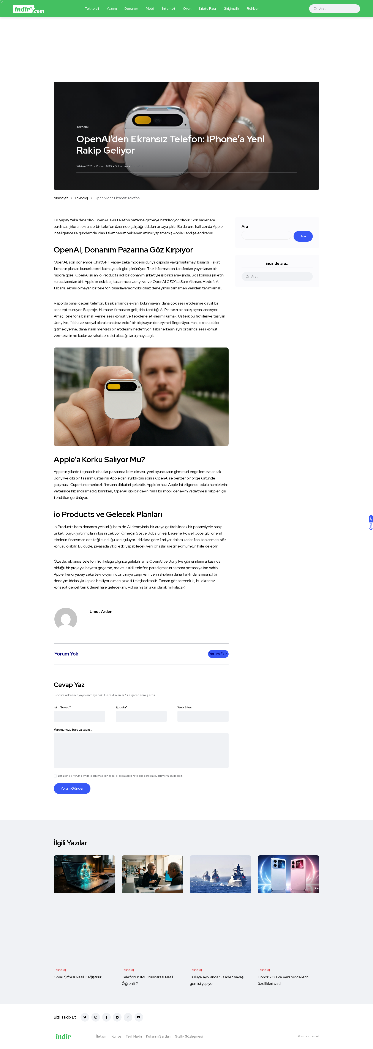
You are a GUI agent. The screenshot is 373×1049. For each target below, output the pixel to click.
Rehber (253, 8)
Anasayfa (61, 198)
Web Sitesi (185, 707)
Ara (245, 226)
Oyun (187, 8)
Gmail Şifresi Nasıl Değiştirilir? (78, 977)
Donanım (131, 8)
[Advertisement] (186, 49)
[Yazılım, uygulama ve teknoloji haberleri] (28, 8)
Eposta (121, 707)
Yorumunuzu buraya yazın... (73, 730)
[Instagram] (95, 1017)
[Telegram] (117, 1017)
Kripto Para (207, 8)
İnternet (168, 8)
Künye (116, 1036)
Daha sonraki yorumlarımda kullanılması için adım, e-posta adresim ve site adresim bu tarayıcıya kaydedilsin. (120, 776)
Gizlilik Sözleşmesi (189, 1036)
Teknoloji (92, 8)
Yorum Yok (137, 166)
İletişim (101, 1036)
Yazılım (112, 8)
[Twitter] (85, 1017)
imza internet (310, 1036)
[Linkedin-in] (128, 1017)
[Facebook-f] (106, 1017)
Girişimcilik (231, 8)
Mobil (150, 8)
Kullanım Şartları (158, 1036)
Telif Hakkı (134, 1036)
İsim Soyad (62, 707)
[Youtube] (138, 1017)
